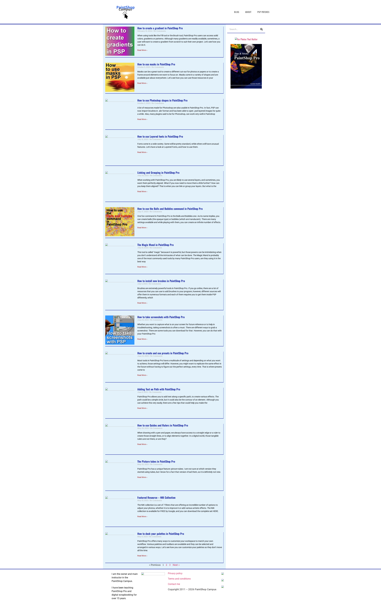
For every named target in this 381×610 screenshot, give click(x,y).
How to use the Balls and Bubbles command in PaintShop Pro (170, 209)
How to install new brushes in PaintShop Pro (161, 281)
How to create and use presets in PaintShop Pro (162, 353)
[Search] (261, 29)
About (248, 12)
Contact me (174, 584)
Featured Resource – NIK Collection (156, 497)
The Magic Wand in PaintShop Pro (155, 245)
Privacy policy (175, 573)
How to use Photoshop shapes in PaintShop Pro (162, 100)
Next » (176, 564)
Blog (236, 12)
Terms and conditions (179, 578)
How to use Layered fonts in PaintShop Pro (160, 136)
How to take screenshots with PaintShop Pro (161, 317)
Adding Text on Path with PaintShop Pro (158, 389)
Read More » (142, 50)
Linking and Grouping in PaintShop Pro (158, 172)
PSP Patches (263, 12)
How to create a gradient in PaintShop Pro (160, 28)
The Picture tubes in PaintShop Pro (156, 461)
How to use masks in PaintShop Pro (156, 64)
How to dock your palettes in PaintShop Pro (160, 534)
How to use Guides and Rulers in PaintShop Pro (162, 425)
